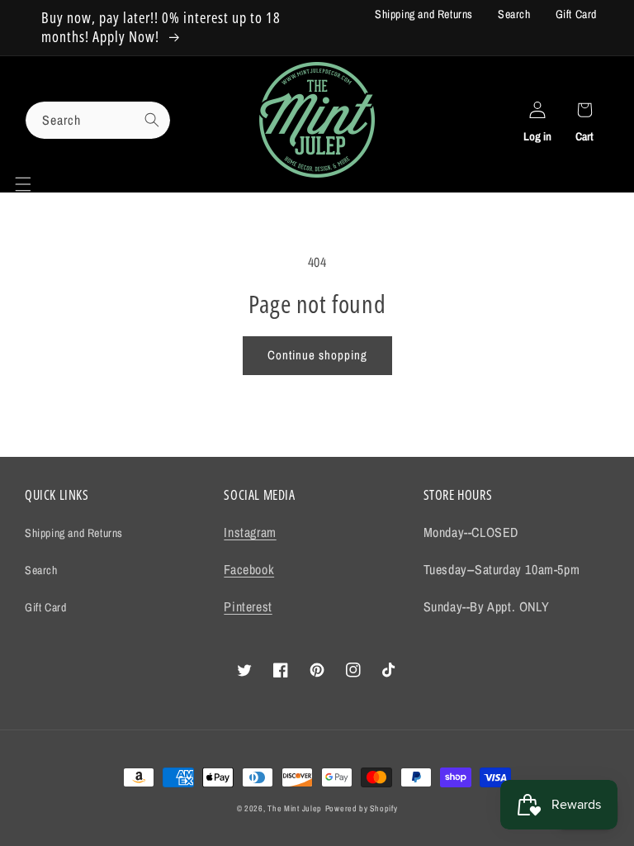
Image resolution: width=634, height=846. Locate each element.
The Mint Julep (294, 808)
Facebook (249, 569)
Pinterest (248, 606)
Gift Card (576, 14)
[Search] (152, 120)
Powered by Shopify (361, 808)
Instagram (250, 532)
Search (514, 14)
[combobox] (98, 120)
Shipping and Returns (424, 14)
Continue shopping (317, 355)
